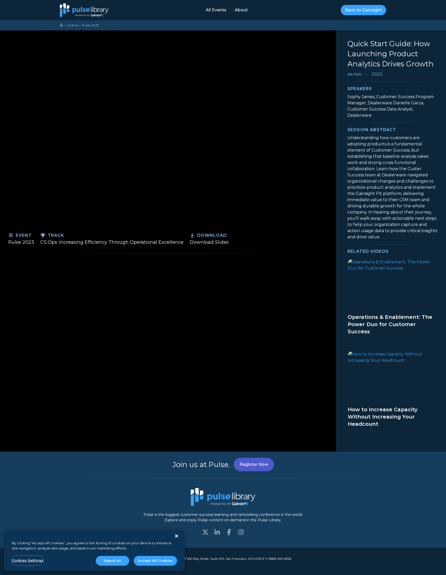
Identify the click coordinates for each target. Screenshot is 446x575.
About (241, 9)
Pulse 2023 (90, 25)
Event (23, 235)
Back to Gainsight (363, 9)
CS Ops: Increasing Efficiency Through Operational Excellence (112, 242)
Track (55, 235)
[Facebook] (229, 532)
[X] (205, 532)
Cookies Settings (27, 560)
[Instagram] (241, 532)
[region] (94, 550)
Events (73, 25)
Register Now (254, 464)
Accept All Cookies (155, 560)
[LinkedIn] (217, 532)
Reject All (112, 560)
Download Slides (209, 242)
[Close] (176, 536)
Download (211, 235)
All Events (216, 9)
